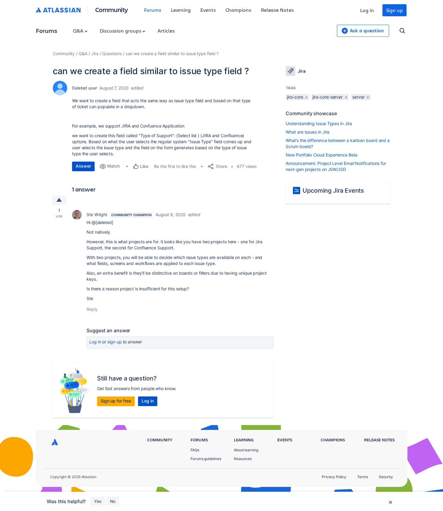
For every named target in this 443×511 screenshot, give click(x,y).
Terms (362, 477)
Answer (83, 166)
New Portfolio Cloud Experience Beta (321, 154)
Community (111, 9)
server (358, 96)
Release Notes (277, 10)
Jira (95, 53)
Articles (166, 30)
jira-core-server (328, 96)
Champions (238, 10)
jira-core (295, 96)
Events (208, 10)
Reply (92, 309)
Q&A (78, 30)
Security (386, 477)
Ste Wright (96, 214)
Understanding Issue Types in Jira (319, 123)
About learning (246, 450)
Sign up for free (116, 400)
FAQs (194, 450)
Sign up (394, 10)
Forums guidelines (205, 458)
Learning (181, 10)
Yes (98, 501)
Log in (367, 10)
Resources (243, 458)
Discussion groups (121, 30)
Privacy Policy (334, 477)
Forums (152, 10)
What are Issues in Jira (307, 131)
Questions (111, 53)
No (112, 501)
